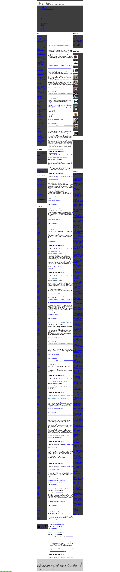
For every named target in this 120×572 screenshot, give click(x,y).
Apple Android (43, 24)
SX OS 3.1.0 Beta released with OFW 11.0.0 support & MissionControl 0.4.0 (78, 316)
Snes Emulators (39, 101)
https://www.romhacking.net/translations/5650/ (55, 437)
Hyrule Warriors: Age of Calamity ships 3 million (77, 352)
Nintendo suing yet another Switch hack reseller (77, 373)
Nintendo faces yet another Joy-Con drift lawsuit (77, 376)
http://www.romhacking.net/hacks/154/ (54, 243)
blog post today (51, 102)
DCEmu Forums (43, 7)
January (38, 216)
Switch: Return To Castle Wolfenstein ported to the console (77, 357)
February (38, 215)
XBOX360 (42, 25)
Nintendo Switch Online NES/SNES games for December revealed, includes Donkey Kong (77, 293)
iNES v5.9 (74, 436)
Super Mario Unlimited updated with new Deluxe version (77, 348)
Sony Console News (40, 188)
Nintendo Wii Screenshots (41, 59)
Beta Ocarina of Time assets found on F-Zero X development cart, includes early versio (77, 198)
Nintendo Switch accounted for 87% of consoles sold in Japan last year (78, 217)
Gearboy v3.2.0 (75, 239)
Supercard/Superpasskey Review (42, 40)
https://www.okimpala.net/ (52, 241)
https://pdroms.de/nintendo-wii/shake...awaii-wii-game (58, 551)
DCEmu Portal (39, 179)
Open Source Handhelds (44, 23)
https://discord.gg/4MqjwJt (58, 266)
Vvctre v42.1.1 (75, 262)
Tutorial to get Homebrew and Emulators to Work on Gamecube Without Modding (41, 74)
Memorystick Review (40, 136)
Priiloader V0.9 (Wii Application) (76, 394)
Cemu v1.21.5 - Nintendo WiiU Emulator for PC (78, 444)
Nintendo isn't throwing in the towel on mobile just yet (78, 487)
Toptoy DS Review (40, 41)
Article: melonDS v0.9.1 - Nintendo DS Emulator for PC (78, 236)
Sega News (38, 185)
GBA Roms (38, 37)
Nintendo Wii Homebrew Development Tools (40, 65)
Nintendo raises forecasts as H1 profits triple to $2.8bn (78, 455)
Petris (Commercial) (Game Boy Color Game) (77, 276)
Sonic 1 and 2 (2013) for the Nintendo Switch (77, 212)
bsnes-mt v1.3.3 (75, 433)
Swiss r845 (75, 511)
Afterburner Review (40, 134)
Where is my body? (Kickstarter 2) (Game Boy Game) (77, 460)
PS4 (41, 14)
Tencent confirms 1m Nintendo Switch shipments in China (78, 213)
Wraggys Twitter (39, 162)
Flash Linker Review (40, 142)
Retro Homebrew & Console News (46, 26)
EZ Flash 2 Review (40, 135)
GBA (41, 20)
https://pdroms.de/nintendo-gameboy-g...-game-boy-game (56, 501)
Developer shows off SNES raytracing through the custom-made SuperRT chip (77, 290)
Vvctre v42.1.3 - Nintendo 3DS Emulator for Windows (78, 221)
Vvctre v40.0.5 (75, 322)
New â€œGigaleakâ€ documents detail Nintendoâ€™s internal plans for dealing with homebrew (78, 254)
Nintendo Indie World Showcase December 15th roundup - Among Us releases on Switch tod (78, 296)
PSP (41, 13)
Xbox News (38, 189)
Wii (41, 21)
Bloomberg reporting (57, 145)
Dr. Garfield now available (77, 418)
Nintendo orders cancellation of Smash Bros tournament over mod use (77, 366)
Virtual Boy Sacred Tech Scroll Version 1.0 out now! (78, 485)
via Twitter (56, 50)
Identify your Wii (39, 57)
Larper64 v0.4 (75, 187)
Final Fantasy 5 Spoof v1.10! (77, 484)
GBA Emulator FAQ (40, 78)
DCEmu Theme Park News (41, 152)
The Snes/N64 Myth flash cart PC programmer (41, 90)
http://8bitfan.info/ (50, 268)
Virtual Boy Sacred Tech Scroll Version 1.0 (56, 161)
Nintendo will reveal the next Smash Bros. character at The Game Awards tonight (78, 307)
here (63, 62)
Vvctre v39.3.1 (75, 355)
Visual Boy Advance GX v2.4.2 (78, 189)
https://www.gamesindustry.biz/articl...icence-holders (56, 59)
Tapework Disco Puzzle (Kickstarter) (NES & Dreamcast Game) (77, 266)
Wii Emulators (39, 67)
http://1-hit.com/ (39, 172)
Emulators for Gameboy (40, 122)
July (37, 211)
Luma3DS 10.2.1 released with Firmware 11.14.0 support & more (78, 369)
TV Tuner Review (39, 143)
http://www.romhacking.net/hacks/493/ (54, 200)
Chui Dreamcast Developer (41, 202)
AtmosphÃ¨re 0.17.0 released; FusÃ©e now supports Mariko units (78, 229)
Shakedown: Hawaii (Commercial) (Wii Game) (77, 389)
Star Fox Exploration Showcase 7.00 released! (77, 286)
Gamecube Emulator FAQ (41, 79)
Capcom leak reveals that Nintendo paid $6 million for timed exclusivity (77, 299)
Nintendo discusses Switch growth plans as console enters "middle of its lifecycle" (78, 179)
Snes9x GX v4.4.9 (76, 190)
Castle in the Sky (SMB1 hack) (78, 478)
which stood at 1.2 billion (55, 106)
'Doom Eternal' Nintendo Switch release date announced (78, 346)
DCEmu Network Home (44, 6)
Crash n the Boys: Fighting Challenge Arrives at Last (77, 468)
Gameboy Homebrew (40, 123)
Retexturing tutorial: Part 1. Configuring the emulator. (41, 87)
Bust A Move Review (40, 129)
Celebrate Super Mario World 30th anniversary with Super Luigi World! (78, 362)
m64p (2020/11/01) (76, 442)
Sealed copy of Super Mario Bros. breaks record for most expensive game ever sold (77, 498)
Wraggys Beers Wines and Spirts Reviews (47, 9)
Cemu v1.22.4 (75, 188)
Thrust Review (39, 132)
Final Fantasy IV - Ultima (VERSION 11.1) (77, 479)
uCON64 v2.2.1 (75, 344)
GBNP (58, 311)
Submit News (43, 30)
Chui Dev (42, 29)
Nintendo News (39, 186)
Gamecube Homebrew (40, 81)
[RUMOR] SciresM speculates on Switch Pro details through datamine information (78, 231)
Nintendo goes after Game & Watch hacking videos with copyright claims (77, 209)
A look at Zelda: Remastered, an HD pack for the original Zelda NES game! (78, 383)
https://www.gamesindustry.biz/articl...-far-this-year (55, 119)
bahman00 (42, 527)
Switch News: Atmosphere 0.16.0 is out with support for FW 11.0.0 (77, 329)
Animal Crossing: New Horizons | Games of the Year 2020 (77, 259)
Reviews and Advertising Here (68, 65)
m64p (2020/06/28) (76, 512)
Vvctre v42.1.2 (75, 238)
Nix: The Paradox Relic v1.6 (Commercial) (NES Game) (77, 458)
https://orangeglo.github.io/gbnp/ (53, 314)
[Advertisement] (55, 38)
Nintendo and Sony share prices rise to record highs (77, 283)
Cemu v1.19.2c (75, 509)
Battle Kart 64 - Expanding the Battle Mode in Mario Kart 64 (78, 241)
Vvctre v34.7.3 (75, 513)
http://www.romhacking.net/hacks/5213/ (54, 354)
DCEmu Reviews (43, 27)
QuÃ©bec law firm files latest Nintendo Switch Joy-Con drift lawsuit (78, 201)
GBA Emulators (39, 118)
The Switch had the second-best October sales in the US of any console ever (78, 397)
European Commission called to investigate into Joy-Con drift (78, 174)
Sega (41, 11)
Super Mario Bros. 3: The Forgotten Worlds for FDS (77, 506)
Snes (41, 19)
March (38, 227)
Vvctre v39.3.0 (75, 358)
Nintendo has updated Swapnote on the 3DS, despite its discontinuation (78, 280)
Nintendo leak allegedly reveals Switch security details (78, 251)
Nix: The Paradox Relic (52, 513)
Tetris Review (39, 131)
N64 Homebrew (39, 98)
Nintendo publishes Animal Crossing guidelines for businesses (77, 371)
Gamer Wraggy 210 (43, 10)
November (38, 220)
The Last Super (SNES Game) (78, 274)
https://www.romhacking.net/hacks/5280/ (54, 293)
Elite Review (39, 130)
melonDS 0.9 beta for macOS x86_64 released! (77, 336)
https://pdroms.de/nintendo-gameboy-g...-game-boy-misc (56, 480)
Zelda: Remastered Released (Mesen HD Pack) (77, 406)
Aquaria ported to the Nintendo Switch (76, 342)
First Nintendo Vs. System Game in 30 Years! (77, 249)
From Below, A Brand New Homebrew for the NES (77, 324)
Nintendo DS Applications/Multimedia (40, 49)
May (37, 213)
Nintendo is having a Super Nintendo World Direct (77, 282)
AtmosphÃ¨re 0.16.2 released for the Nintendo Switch (77, 261)
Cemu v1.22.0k (75, 360)
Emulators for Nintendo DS (41, 47)
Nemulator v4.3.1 (76, 435)
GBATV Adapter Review (40, 140)
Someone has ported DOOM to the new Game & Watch (78, 354)
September (38, 222)
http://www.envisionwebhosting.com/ (42, 169)
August (38, 210)
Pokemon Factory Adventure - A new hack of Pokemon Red (78, 420)
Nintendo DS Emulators (40, 50)
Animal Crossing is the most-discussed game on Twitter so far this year (77, 489)
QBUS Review (39, 39)
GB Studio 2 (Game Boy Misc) (78, 391)
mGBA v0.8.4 (75, 439)
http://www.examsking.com (41, 171)
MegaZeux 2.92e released (77, 463)
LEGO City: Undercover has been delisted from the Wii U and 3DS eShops (77, 234)
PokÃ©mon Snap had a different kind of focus (77, 496)
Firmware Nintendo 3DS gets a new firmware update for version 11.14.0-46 (78, 380)
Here (57, 65)
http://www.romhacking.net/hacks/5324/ (54, 219)
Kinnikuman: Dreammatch (77, 417)
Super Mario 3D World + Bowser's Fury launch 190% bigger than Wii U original (77, 183)
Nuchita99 (42, 526)
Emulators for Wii (39, 68)
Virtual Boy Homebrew (40, 126)
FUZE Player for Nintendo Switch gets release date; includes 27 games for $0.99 (77, 245)
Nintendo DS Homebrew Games (42, 46)
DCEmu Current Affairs (44, 8)
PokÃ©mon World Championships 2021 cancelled (78, 181)
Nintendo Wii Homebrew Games (42, 61)
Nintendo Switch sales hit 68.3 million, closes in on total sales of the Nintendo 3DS (78, 451)
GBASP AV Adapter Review (41, 137)
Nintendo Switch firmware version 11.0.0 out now (77, 338)
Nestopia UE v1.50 (76, 321)
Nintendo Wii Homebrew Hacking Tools (40, 66)
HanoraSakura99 (43, 524)
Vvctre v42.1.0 (75, 277)
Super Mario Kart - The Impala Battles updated (77, 481)
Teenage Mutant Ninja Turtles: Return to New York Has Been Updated (78, 408)
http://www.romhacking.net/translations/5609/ (55, 337)
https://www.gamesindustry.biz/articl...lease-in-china (55, 408)
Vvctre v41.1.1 (75, 310)
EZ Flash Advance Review (41, 141)
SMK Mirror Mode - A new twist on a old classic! (77, 288)
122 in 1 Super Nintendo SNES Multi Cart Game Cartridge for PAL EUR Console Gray (78, 340)
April (37, 226)
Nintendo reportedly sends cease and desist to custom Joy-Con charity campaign (78, 320)
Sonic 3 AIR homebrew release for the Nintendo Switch (78, 196)
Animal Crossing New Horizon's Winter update (77, 378)
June (37, 212)
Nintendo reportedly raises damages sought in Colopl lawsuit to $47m (77, 186)
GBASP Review (39, 138)
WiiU (41, 22)
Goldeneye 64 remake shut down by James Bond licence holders (77, 494)
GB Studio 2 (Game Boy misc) (78, 462)
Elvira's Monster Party (77, 403)
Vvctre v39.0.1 (75, 438)
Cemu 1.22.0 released (76, 374)
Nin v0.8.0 (75, 327)
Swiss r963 (75, 381)
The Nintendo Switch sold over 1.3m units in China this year (78, 309)
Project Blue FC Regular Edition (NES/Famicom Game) (78, 272)
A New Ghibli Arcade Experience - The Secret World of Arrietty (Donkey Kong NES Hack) (78, 426)
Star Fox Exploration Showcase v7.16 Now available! (76, 207)
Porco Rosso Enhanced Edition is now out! (77, 422)
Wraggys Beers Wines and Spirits (42, 153)
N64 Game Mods (39, 97)
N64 (41, 18)
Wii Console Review (40, 70)
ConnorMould (43, 525)
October (38, 221)
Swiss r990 (75, 237)
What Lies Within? (76, 421)
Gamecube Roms (39, 76)
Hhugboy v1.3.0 (75, 441)
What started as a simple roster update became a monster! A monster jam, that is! (78, 301)
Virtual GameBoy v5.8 (76, 434)
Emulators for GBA (40, 116)
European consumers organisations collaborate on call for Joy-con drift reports (77, 313)
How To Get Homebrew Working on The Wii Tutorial (41, 54)
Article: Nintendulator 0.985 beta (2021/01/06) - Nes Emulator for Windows (77, 226)
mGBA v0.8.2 (75, 510)
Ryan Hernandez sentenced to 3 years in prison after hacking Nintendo (78, 332)
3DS (41, 16)
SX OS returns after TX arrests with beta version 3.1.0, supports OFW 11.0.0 (78, 326)
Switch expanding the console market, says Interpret (78, 203)
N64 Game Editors (39, 96)
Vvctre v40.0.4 (75, 343)
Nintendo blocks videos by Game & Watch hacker (77, 215)
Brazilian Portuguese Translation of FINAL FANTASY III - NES (76, 474)
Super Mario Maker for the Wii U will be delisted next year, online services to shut (77, 350)
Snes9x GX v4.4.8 (76, 505)
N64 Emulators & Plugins (41, 95)
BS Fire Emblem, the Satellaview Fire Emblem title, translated (78, 465)
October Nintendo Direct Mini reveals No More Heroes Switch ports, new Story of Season (78, 446)
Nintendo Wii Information (41, 58)
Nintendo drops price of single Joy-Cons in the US (78, 453)
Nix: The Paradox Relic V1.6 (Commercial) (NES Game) (77, 390)
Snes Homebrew (39, 102)
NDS (41, 17)
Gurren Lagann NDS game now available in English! (77, 243)
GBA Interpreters (39, 119)
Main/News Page (39, 36)
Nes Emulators (39, 105)
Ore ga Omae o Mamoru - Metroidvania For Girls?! (77, 318)
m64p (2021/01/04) (76, 222)
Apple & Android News (40, 184)
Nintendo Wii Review (40, 69)
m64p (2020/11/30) (76, 333)
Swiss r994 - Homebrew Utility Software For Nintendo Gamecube (78, 224)
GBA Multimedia (39, 117)
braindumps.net (39, 170)
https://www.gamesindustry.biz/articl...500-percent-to (56, 87)
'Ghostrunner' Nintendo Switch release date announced (78, 449)
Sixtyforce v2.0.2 (76, 440)
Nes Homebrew (39, 106)
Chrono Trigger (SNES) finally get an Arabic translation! (78, 205)
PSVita (42, 12)
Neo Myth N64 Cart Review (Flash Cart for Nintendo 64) (41, 92)
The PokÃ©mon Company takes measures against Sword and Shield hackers (78, 193)
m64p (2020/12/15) (76, 278)
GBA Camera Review (40, 139)
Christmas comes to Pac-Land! (78, 284)
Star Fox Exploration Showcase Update (76, 364)
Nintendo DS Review (40, 38)
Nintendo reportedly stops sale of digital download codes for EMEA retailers (78, 501)
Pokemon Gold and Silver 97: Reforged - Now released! (78, 431)
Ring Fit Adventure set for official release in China (77, 467)
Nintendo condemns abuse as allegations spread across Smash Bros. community (77, 503)
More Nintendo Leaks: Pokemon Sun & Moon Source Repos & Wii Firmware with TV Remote (78, 386)
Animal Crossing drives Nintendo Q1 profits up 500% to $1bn (78, 492)
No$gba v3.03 (75, 437)
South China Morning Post (58, 402)
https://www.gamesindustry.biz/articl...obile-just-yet (55, 149)
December (38, 232)
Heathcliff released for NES (77, 430)
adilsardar (42, 528)
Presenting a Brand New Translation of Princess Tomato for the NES (77, 414)
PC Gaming (42, 28)
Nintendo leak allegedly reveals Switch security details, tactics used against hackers (78, 247)
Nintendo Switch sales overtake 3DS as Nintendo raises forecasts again (77, 177)
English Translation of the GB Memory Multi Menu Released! (78, 476)
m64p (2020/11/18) (76, 359)
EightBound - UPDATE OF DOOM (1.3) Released (77, 405)
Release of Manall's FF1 (77, 514)
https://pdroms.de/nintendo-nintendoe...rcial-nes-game (56, 524)
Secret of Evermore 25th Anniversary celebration (77, 400)
